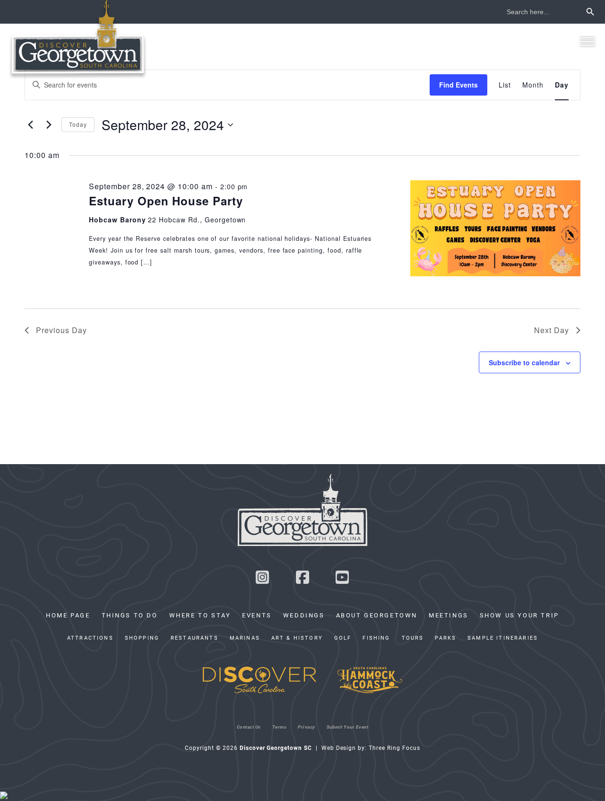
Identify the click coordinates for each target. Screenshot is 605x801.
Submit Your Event (348, 726)
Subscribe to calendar (524, 362)
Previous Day (61, 330)
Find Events (458, 84)
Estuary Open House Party (166, 201)
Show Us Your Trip (519, 615)
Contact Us (249, 726)
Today (78, 124)
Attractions (90, 637)
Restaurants (194, 637)
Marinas (245, 637)
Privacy (306, 726)
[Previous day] (30, 125)
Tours (413, 637)
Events (257, 615)
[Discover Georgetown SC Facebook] (302, 580)
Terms (279, 726)
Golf (343, 637)
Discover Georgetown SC (78, 39)
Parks (445, 637)
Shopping (142, 637)
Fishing (376, 637)
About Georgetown (376, 615)
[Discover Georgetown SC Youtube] (343, 580)
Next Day (551, 330)
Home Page (68, 615)
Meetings (448, 615)
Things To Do (130, 615)
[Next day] (48, 125)
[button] (587, 41)
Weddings (304, 615)
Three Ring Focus (394, 747)
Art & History (297, 637)
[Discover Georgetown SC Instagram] (262, 580)
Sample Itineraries (502, 637)
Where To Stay (200, 615)
